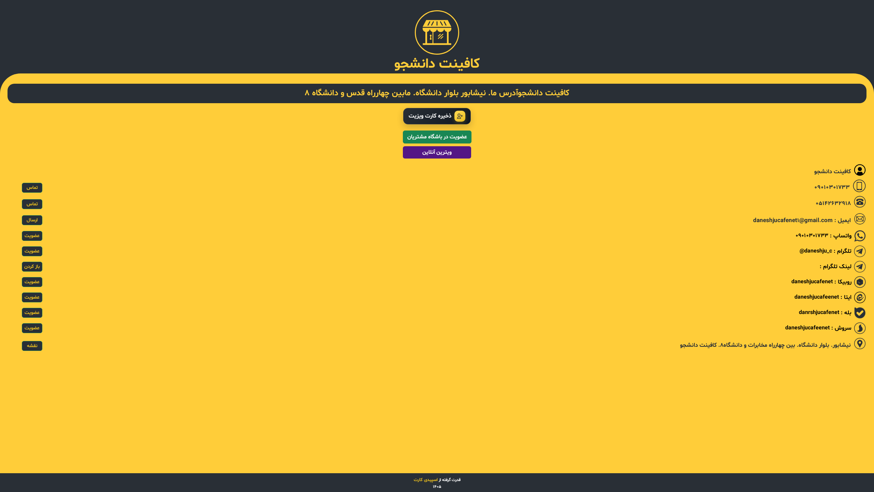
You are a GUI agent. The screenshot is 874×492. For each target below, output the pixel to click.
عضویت (32, 236)
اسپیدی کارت (426, 480)
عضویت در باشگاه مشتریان (437, 137)
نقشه (32, 346)
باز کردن (32, 266)
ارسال (32, 220)
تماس (32, 187)
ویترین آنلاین (437, 152)
